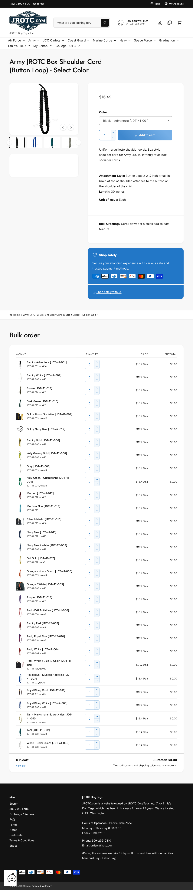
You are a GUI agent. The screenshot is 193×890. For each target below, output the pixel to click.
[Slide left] (63, 127)
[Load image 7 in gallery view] (52, 143)
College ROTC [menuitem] (66, 46)
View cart (21, 765)
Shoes (13, 845)
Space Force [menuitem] (143, 40)
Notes (13, 830)
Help (157, 3)
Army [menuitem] (32, 40)
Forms (13, 824)
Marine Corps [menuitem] (102, 40)
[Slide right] (71, 127)
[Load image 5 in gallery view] (17, 143)
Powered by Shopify (42, 886)
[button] (179, 23)
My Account (176, 3)
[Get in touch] (170, 23)
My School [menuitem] (40, 46)
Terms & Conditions (21, 840)
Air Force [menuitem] (14, 40)
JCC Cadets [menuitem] (51, 40)
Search (13, 803)
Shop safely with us (109, 292)
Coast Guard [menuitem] (77, 40)
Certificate (15, 835)
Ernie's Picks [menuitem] (17, 46)
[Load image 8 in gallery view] (69, 143)
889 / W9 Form (19, 809)
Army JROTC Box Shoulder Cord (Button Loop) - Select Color (60, 314)
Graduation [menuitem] (167, 40)
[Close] (13, 874)
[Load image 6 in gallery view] (34, 143)
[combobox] (82, 23)
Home (16, 314)
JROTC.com (24, 886)
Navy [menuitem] (123, 40)
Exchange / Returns (21, 814)
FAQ (12, 819)
